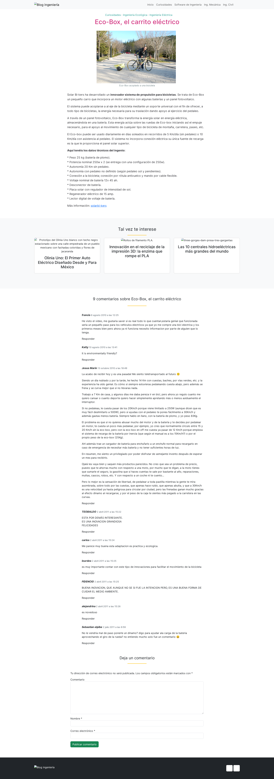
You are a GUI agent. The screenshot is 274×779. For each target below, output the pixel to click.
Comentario (77, 679)
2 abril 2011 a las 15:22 (109, 511)
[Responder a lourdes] (96, 573)
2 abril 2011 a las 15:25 (104, 561)
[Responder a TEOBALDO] (96, 531)
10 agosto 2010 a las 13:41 (103, 347)
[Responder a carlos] (96, 552)
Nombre (76, 718)
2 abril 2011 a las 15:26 (108, 606)
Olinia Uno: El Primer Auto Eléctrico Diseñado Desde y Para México (67, 262)
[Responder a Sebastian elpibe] (96, 643)
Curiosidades (164, 4)
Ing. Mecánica (212, 4)
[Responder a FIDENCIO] (96, 598)
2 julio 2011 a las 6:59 (114, 627)
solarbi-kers (99, 205)
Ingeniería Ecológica (135, 14)
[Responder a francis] (96, 338)
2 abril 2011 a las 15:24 (102, 540)
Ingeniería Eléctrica (161, 14)
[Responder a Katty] (96, 359)
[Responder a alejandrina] (96, 618)
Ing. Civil (228, 4)
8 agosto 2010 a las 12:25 (105, 315)
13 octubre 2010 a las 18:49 (112, 368)
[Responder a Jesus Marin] (96, 503)
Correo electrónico (82, 730)
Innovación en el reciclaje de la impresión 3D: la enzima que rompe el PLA (137, 251)
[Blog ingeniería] (46, 4)
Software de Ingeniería (188, 4)
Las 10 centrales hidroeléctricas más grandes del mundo (207, 249)
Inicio (150, 4)
